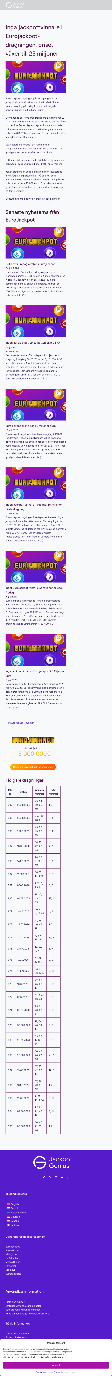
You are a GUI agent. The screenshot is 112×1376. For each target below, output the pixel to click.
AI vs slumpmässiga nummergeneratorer (28, 1313)
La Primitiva (12, 1258)
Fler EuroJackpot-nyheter (20, 722)
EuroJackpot (13, 1246)
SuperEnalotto (13, 1273)
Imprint (73, 1372)
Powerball (11, 1265)
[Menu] (105, 5)
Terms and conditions (17, 1333)
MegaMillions (13, 1261)
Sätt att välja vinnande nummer (23, 1309)
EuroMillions (12, 1250)
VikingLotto (12, 1254)
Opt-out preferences (44, 1372)
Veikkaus (10, 1269)
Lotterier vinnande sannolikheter (23, 1305)
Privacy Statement (61, 1372)
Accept (56, 1365)
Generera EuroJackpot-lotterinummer (33, 767)
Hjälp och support (16, 1301)
